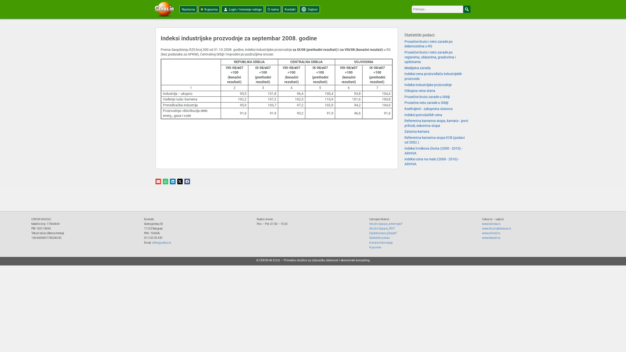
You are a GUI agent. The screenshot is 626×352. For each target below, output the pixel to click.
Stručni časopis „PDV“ (382, 228)
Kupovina (211, 9)
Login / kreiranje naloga (245, 9)
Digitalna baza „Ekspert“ (383, 233)
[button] (466, 9)
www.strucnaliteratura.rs (496, 228)
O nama (273, 9)
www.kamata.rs (491, 224)
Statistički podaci (379, 238)
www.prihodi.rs (491, 233)
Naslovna (188, 9)
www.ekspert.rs (491, 238)
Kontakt (290, 9)
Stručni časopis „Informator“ (385, 224)
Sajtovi (313, 9)
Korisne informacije (380, 242)
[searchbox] (441, 9)
